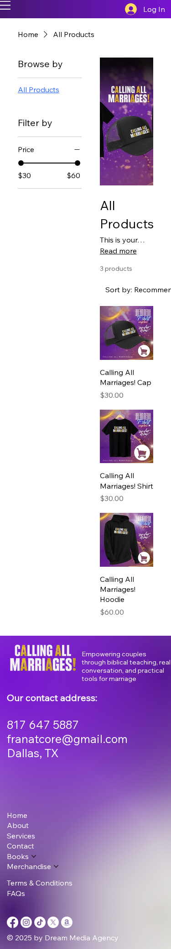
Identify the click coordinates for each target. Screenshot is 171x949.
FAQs (16, 893)
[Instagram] (26, 922)
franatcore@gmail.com (67, 739)
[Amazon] (67, 922)
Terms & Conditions (40, 882)
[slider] (21, 163)
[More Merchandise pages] (56, 866)
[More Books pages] (33, 856)
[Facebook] (12, 922)
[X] (53, 922)
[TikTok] (40, 922)
